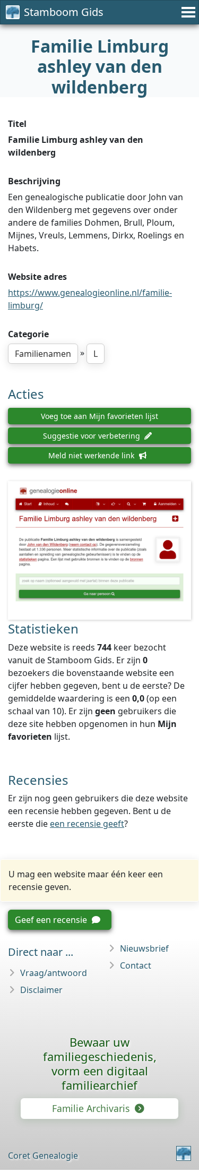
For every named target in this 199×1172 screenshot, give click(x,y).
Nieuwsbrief (144, 948)
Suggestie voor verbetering (92, 436)
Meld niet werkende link (92, 455)
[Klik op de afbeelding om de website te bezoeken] (99, 550)
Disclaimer (41, 990)
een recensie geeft (87, 823)
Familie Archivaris (92, 1108)
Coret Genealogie (43, 1155)
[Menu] (186, 12)
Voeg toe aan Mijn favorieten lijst (99, 416)
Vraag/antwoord (53, 973)
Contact (135, 965)
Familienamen (43, 354)
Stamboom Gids (63, 12)
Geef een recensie (52, 920)
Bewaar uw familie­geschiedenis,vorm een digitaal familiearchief (100, 1063)
